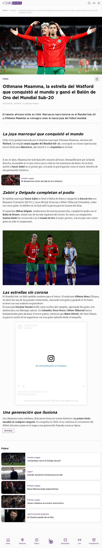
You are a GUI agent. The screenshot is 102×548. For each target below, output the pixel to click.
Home (5, 10)
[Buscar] (89, 3)
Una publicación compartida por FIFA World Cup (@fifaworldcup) (51, 401)
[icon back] (3, 3)
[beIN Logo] (13, 3)
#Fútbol (8, 431)
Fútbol (13, 10)
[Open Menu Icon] (98, 3)
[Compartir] (97, 79)
